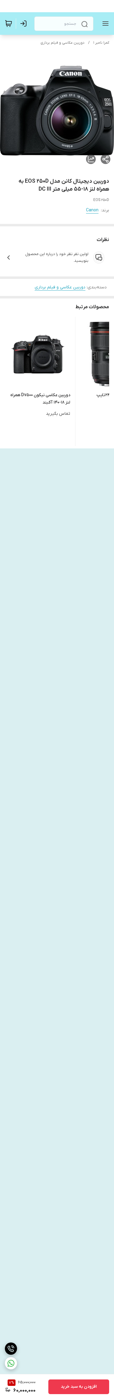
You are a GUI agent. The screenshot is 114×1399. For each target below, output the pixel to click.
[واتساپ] (11, 1363)
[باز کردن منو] (104, 23)
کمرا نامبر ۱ (101, 42)
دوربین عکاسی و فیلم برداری (62, 42)
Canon (92, 210)
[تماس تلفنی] (11, 1348)
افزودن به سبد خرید (79, 1387)
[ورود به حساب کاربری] (24, 23)
